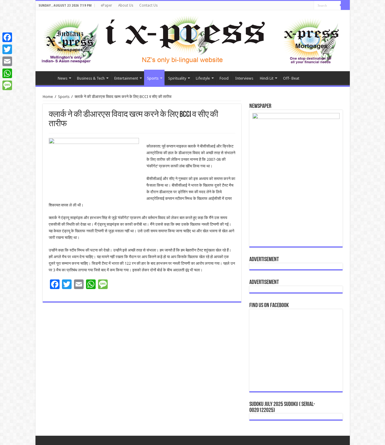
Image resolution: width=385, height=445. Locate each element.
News (62, 78)
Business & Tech (91, 78)
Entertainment (126, 78)
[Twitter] (7, 49)
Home (46, 77)
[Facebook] (7, 37)
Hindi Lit (266, 78)
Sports (153, 78)
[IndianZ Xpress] (70, 39)
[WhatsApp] (7, 73)
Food (224, 78)
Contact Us (148, 5)
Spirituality (177, 78)
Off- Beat (291, 78)
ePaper (106, 5)
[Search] (345, 5)
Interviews (244, 78)
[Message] (7, 85)
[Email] (7, 61)
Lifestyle (203, 78)
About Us (125, 5)
